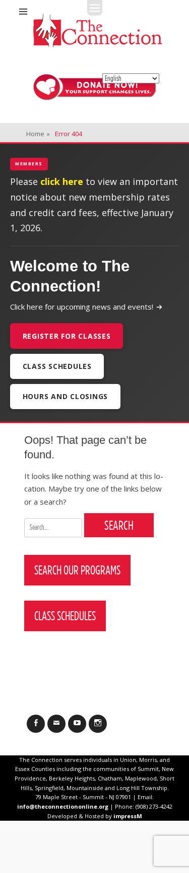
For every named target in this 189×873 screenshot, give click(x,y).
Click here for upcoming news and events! (81, 307)
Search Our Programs (77, 569)
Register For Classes (67, 336)
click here (61, 181)
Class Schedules (57, 366)
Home (38, 133)
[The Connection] (97, 30)
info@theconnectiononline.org (62, 806)
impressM (127, 816)
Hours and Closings (65, 396)
